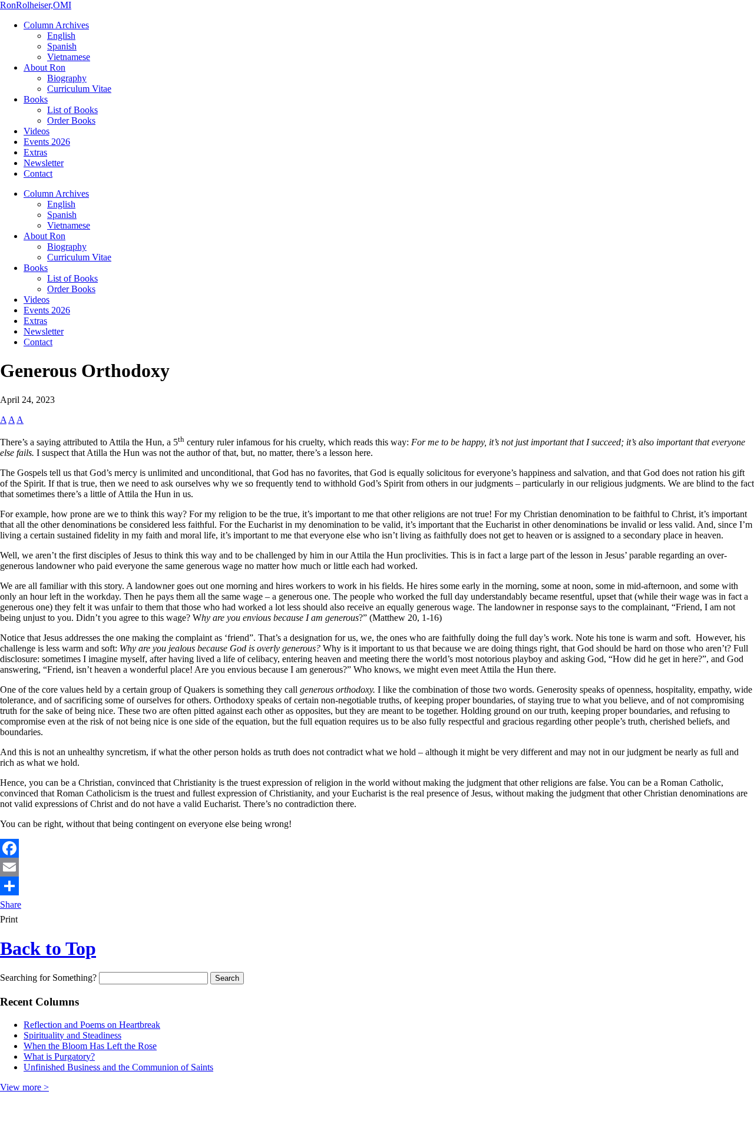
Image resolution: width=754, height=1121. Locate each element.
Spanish (62, 46)
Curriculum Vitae (79, 89)
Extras (35, 152)
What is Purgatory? (59, 1056)
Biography (67, 78)
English (61, 36)
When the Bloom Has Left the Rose (90, 1046)
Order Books (71, 120)
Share (10, 905)
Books (36, 99)
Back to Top (48, 948)
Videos (36, 131)
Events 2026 (47, 142)
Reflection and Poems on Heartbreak (92, 1025)
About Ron (44, 67)
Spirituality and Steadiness (72, 1035)
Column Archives (56, 25)
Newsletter (44, 163)
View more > (24, 1087)
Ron (35, 5)
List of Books (72, 110)
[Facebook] (377, 848)
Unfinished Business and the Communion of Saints (118, 1067)
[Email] (377, 867)
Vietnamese (68, 57)
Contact (38, 173)
